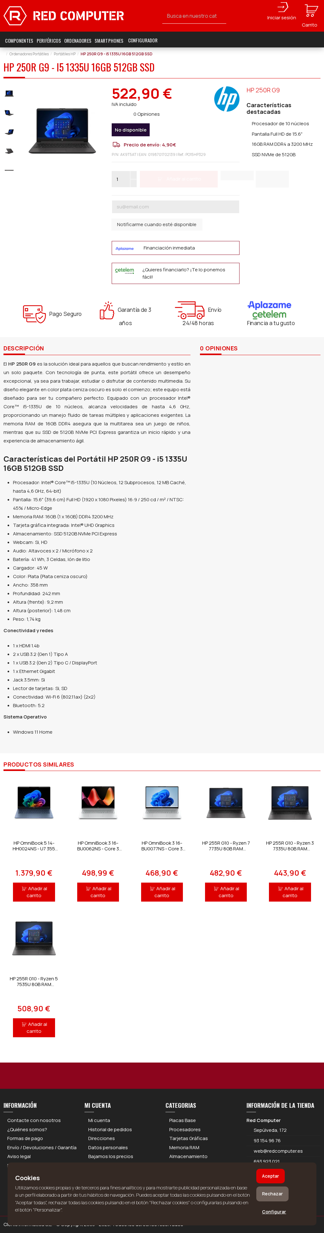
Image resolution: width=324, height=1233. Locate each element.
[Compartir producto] (272, 179)
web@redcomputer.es (278, 1151)
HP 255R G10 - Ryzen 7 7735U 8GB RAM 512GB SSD (226, 849)
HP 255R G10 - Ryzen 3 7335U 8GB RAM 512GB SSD (290, 849)
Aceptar (270, 1176)
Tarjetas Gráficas (188, 1138)
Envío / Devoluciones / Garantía (42, 1147)
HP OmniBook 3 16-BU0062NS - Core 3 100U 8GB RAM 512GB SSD (98, 851)
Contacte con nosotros (34, 1120)
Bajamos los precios (110, 1156)
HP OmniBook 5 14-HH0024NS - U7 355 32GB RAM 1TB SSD (34, 849)
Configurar (274, 1212)
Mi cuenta (99, 1120)
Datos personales (108, 1147)
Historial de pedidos (110, 1129)
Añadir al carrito (37, 892)
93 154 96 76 (267, 1140)
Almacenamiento (188, 1156)
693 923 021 (266, 1161)
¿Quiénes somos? (27, 1129)
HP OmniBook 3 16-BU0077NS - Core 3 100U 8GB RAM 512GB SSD (162, 851)
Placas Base (182, 1120)
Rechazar (272, 1194)
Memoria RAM (184, 1147)
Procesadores (185, 1129)
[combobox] (194, 16)
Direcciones (101, 1138)
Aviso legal (19, 1156)
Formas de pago (25, 1138)
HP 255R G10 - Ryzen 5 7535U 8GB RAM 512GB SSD (34, 984)
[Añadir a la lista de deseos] (237, 175)
